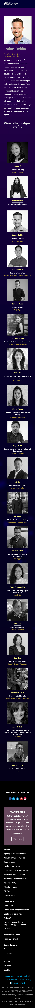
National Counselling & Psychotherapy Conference (15, 923)
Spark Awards (9, 895)
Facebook (8, 949)
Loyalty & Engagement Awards (16, 870)
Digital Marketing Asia (13, 914)
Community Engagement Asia (16, 910)
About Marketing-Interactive (17, 976)
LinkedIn (7, 957)
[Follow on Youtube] (21, 798)
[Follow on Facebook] (10, 798)
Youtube (7, 966)
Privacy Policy (25, 979)
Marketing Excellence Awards (16, 879)
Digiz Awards (9, 862)
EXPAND (7, 918)
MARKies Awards (11, 883)
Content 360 (9, 905)
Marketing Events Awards (14, 874)
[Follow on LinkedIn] (17, 798)
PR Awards (8, 891)
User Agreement (18, 983)
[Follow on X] (13, 798)
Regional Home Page (12, 939)
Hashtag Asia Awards (13, 866)
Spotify (7, 970)
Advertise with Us (11, 979)
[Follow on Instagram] (25, 798)
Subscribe (17, 839)
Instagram (8, 953)
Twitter (7, 961)
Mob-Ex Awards (10, 887)
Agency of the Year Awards (15, 854)
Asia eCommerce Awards (14, 858)
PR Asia (7, 929)
